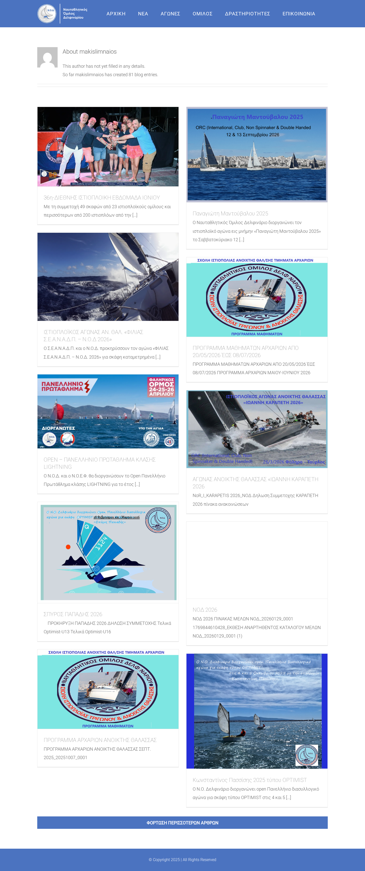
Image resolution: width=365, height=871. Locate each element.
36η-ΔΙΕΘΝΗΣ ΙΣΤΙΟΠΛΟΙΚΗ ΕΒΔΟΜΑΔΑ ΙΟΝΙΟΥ (102, 198)
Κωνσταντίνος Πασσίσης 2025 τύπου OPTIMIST (250, 780)
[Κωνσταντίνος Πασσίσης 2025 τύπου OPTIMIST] (257, 711)
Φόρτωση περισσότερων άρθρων (183, 822)
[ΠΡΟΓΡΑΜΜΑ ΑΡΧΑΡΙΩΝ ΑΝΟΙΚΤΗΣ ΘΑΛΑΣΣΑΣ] (108, 689)
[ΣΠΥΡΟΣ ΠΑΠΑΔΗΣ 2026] (108, 552)
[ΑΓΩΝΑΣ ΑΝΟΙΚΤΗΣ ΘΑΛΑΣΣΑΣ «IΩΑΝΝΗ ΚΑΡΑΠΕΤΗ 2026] (257, 429)
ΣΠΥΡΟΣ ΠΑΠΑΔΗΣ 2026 (73, 614)
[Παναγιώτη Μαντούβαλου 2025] (257, 154)
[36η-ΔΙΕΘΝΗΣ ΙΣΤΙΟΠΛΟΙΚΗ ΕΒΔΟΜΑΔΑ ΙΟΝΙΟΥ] (108, 146)
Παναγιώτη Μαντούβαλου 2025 (230, 213)
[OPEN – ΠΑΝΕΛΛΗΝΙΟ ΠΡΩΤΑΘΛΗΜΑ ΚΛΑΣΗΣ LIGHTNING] (108, 411)
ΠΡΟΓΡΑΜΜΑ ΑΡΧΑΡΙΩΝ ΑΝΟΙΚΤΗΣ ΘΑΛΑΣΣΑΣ (100, 740)
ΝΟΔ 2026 (205, 610)
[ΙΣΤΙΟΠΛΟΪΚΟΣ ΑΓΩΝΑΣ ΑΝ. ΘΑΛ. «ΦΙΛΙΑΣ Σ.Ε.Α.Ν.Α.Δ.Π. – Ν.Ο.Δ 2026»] (108, 277)
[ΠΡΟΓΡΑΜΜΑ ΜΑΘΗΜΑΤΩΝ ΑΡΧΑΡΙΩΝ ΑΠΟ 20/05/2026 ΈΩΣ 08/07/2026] (257, 297)
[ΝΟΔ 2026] (257, 560)
